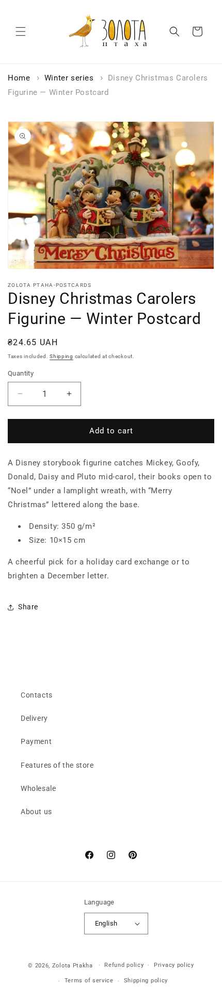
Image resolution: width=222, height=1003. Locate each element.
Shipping (61, 356)
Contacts (37, 695)
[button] (20, 31)
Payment (36, 741)
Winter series (69, 78)
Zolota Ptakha (72, 965)
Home (19, 78)
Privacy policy (174, 965)
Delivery (34, 718)
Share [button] (28, 607)
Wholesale (38, 788)
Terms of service (89, 980)
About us (36, 811)
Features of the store (57, 765)
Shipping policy (146, 980)
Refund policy (124, 965)
